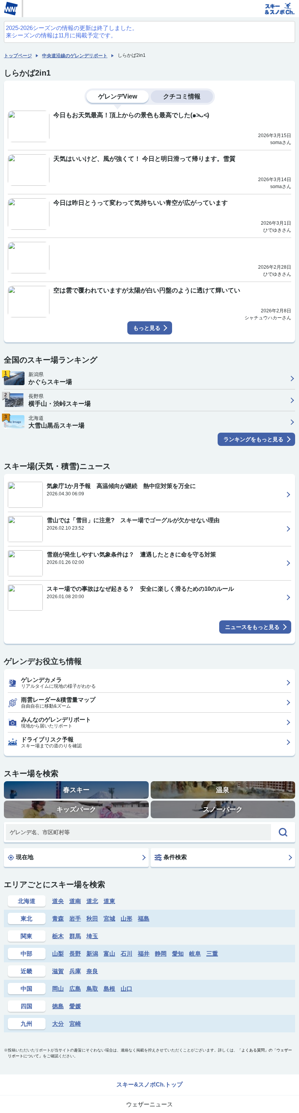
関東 (26, 936)
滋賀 (58, 971)
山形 (126, 918)
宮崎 (75, 1023)
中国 (26, 988)
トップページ (18, 55)
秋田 (92, 918)
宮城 (109, 918)
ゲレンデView (117, 96)
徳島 (58, 1006)
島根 (109, 988)
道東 (109, 901)
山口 (126, 988)
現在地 (24, 857)
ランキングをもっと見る (253, 439)
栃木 (58, 936)
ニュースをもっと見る (252, 627)
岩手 (75, 918)
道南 (75, 901)
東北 (26, 918)
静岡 (161, 953)
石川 (126, 953)
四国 (26, 1006)
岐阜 (195, 953)
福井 (144, 953)
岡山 (58, 988)
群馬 (75, 936)
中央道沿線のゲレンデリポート (74, 55)
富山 (109, 953)
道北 (92, 901)
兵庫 (75, 971)
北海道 (26, 901)
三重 (212, 953)
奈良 (92, 971)
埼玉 (92, 936)
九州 (26, 1023)
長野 (75, 953)
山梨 (58, 953)
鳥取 (92, 988)
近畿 (26, 971)
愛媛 (75, 1006)
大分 (58, 1023)
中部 (26, 953)
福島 (144, 918)
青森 (58, 918)
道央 (58, 901)
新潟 (92, 953)
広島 (75, 988)
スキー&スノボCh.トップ (149, 1084)
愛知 (178, 953)
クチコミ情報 (182, 96)
